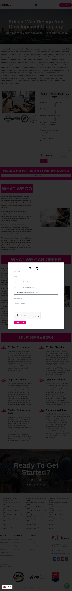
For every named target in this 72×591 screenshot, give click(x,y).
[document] (36, 295)
